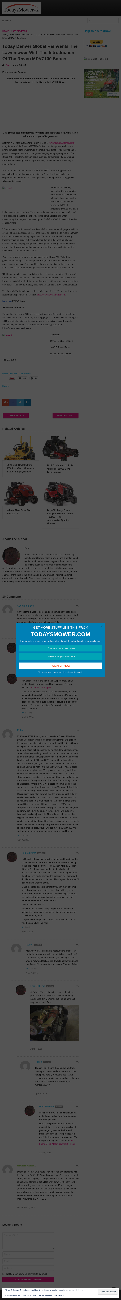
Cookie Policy (58, 1295)
